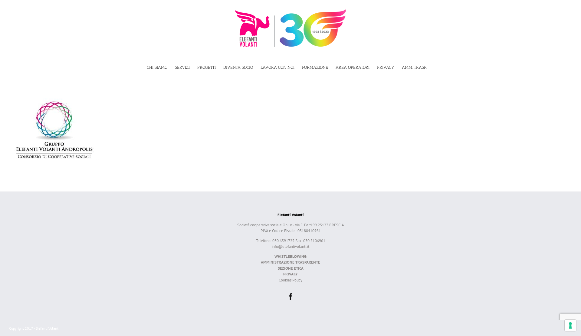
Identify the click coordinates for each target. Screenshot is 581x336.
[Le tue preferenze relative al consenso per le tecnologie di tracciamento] (570, 325)
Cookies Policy (290, 280)
